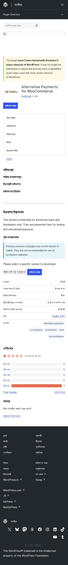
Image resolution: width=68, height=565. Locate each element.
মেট (6, 495)
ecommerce (51, 330)
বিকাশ (8, 142)
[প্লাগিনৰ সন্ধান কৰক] (37, 25)
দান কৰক (41, 474)
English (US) (58, 316)
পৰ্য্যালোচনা (11, 126)
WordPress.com (14, 490)
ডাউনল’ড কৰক (10, 105)
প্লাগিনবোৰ (40, 446)
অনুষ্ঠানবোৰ (40, 468)
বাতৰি (5, 441)
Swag (40, 479)
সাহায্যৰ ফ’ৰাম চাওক (11, 416)
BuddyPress (11, 507)
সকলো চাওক (59, 392)
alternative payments (54, 323)
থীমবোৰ (39, 441)
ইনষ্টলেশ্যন (10, 134)
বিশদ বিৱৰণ (10, 117)
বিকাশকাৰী (7, 474)
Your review (10, 392)
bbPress (9, 501)
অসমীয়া (14, 521)
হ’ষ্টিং (5, 446)
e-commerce (36, 330)
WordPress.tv (12, 479)
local (61, 330)
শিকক (5, 462)
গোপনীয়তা (7, 452)
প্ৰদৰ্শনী (39, 435)
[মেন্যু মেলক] (63, 5)
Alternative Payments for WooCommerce (40, 89)
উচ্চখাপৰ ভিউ (12, 150)
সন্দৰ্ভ (5, 435)
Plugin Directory (11, 14)
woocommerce (56, 336)
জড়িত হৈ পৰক (41, 462)
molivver (26, 96)
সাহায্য (9, 159)
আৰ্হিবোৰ (39, 452)
